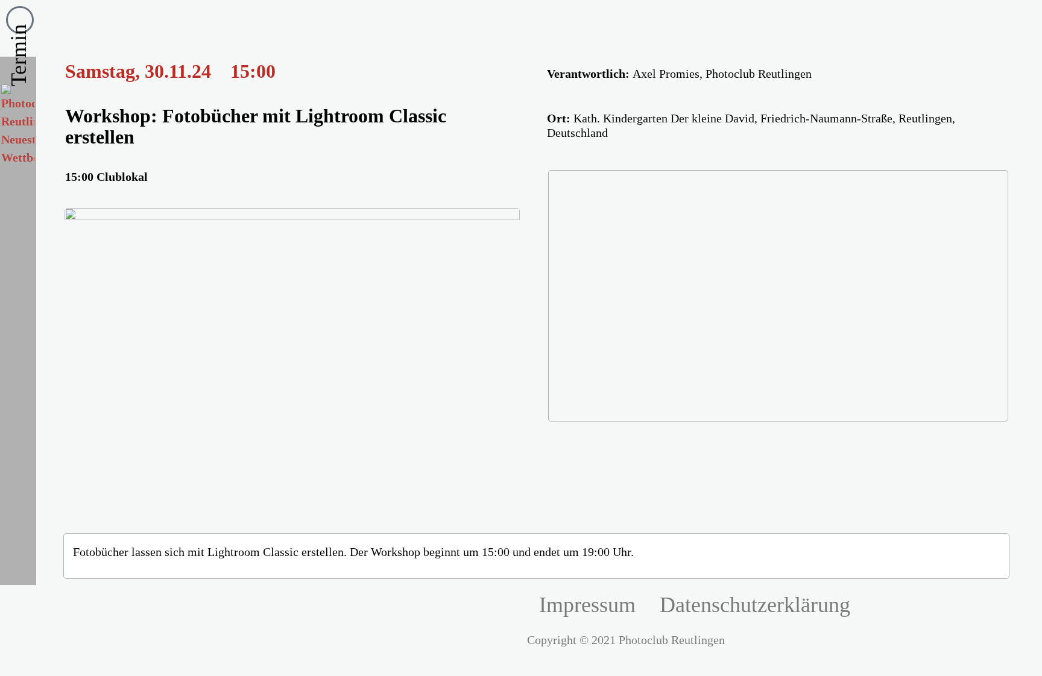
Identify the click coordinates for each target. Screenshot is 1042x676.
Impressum (587, 605)
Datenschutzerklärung (755, 605)
